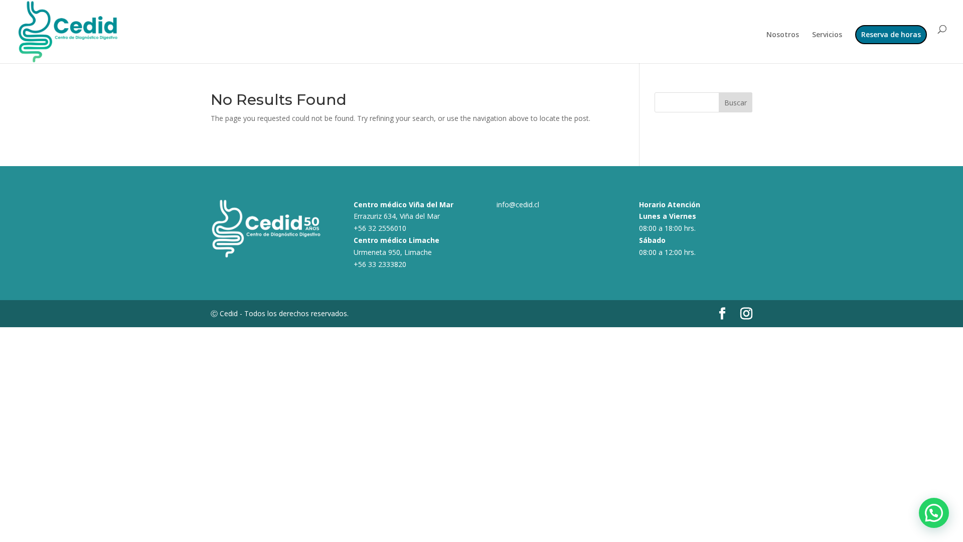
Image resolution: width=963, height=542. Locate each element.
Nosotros (782, 35)
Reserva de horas (891, 34)
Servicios (827, 35)
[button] (934, 513)
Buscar (735, 102)
